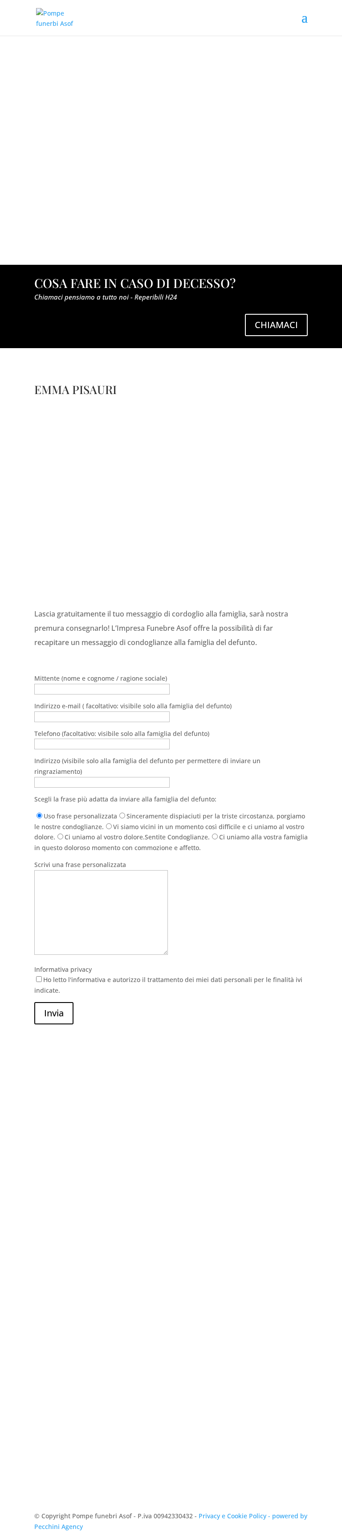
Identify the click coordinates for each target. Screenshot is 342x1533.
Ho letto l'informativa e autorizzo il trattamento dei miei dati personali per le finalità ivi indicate (169, 1435)
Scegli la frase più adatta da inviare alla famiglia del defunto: (125, 799)
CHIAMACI (276, 325)
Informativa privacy (168, 980)
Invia (54, 1013)
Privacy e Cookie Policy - (235, 1516)
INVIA (286, 1461)
